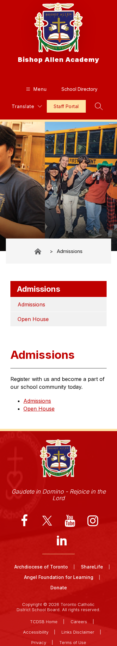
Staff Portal (66, 106)
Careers (79, 621)
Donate (58, 587)
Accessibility (35, 632)
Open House (33, 319)
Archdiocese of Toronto (41, 566)
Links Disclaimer (77, 632)
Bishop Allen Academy (38, 251)
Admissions (70, 251)
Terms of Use (72, 642)
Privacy (38, 642)
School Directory (79, 89)
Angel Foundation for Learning (58, 577)
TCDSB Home (44, 621)
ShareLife (92, 566)
